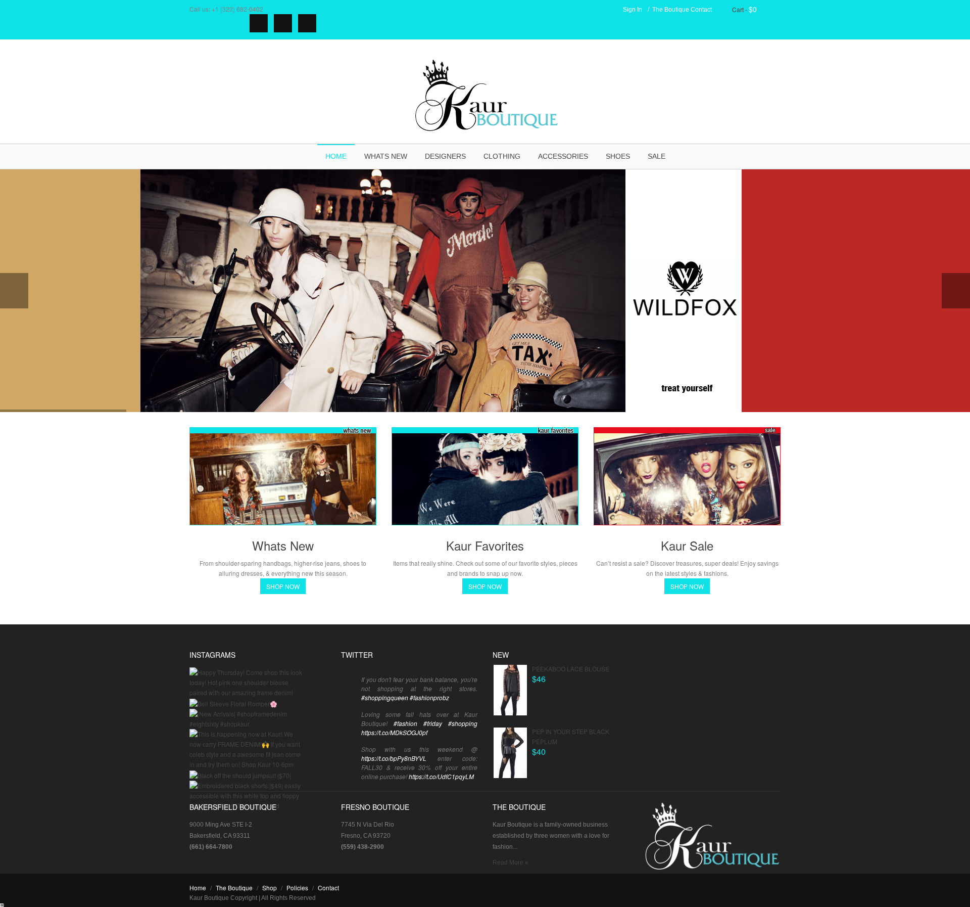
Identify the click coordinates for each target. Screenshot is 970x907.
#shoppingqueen (384, 697)
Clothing (501, 156)
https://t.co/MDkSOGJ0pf (394, 732)
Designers (445, 156)
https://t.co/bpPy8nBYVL (393, 758)
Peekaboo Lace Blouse (570, 668)
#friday (432, 723)
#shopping (462, 723)
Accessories (563, 156)
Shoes (618, 156)
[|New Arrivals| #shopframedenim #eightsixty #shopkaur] (246, 717)
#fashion (405, 723)
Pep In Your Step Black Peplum (570, 736)
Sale (656, 156)
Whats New (385, 156)
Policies (297, 887)
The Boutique (670, 9)
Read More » (510, 862)
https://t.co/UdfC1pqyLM (441, 776)
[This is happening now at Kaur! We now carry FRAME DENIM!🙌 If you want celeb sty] (246, 748)
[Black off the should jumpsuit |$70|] (240, 774)
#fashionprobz (429, 697)
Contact (701, 9)
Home (336, 156)
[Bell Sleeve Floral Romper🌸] (233, 702)
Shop (269, 887)
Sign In (632, 9)
